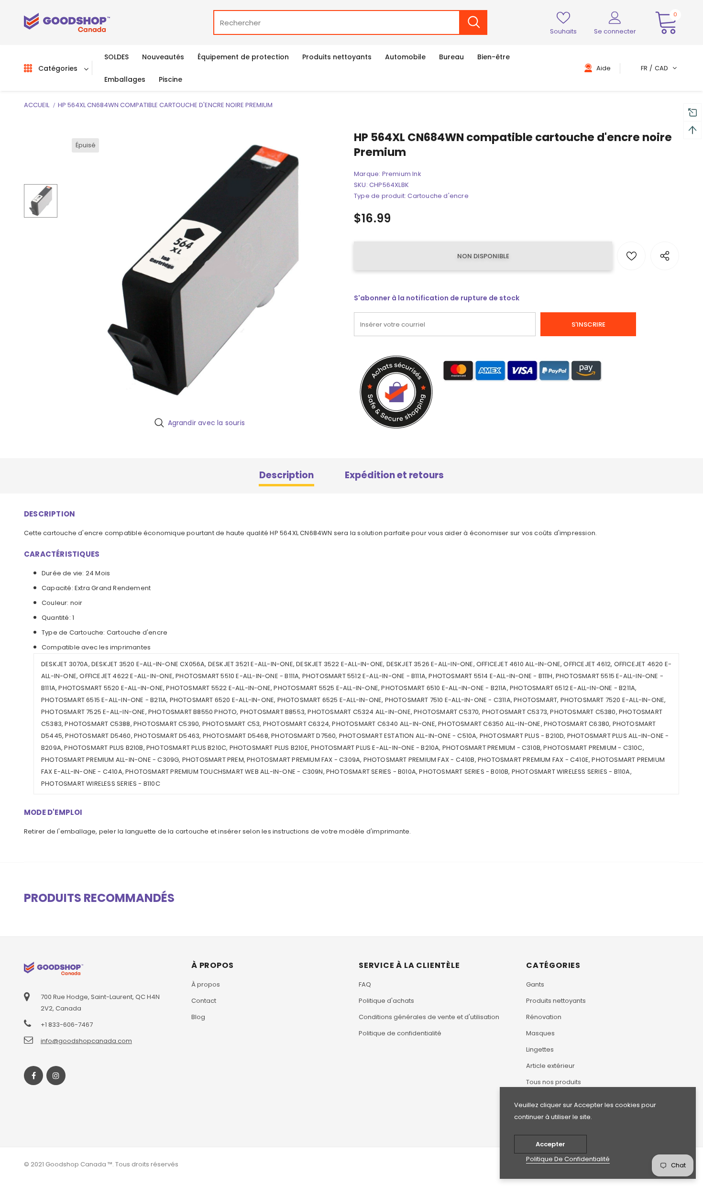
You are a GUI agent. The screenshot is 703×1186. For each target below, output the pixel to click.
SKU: (361, 184)
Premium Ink (401, 173)
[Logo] (67, 23)
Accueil (36, 105)
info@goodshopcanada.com (86, 1040)
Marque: (367, 173)
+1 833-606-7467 (67, 1024)
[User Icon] (615, 17)
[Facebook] (33, 1075)
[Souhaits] (631, 256)
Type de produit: (380, 195)
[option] (203, 269)
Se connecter (615, 31)
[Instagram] (56, 1075)
